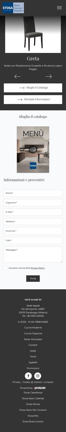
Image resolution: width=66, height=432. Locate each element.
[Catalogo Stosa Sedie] (33, 149)
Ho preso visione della (27, 268)
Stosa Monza (33, 404)
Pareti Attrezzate (33, 339)
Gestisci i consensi (43, 382)
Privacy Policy (38, 268)
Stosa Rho (33, 415)
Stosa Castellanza (33, 392)
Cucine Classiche (33, 333)
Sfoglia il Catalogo (37, 87)
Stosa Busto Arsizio (33, 421)
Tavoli (33, 356)
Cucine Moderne (33, 327)
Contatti (33, 345)
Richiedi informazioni (37, 99)
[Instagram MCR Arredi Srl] (37, 375)
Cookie (26, 382)
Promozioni (33, 368)
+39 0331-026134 (35, 315)
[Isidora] (48, 76)
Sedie (33, 351)
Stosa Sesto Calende (33, 398)
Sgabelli (33, 362)
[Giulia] (17, 76)
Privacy (17, 382)
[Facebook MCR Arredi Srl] (28, 375)
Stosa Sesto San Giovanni (33, 410)
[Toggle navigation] (59, 8)
